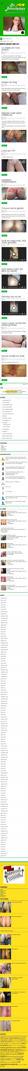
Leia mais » (4, 77)
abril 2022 (3, 714)
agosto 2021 (3, 732)
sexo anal (15, 1062)
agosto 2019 (3, 786)
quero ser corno (8, 1062)
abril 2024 (3, 660)
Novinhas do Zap (6, 418)
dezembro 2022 (4, 696)
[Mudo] (22, 260)
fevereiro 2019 (4, 799)
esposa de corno (15, 1045)
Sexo (9, 244)
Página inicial (3, 41)
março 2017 (3, 851)
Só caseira (4, 429)
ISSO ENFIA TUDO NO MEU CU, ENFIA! (12, 270)
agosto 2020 (3, 759)
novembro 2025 (4, 618)
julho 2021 (3, 734)
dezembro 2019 (4, 777)
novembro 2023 (4, 672)
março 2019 (3, 797)
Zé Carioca (4, 51)
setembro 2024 (4, 649)
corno (13, 1041)
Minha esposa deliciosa (11, 1056)
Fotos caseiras (12, 52)
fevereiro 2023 (4, 692)
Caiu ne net (4, 402)
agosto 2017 (3, 840)
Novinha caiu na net (11, 296)
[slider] (13, 287)
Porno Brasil (3, 448)
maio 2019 (3, 793)
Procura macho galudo (13, 208)
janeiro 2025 (3, 640)
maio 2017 (3, 846)
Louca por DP (8, 150)
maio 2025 (3, 631)
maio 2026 (3, 604)
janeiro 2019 (3, 802)
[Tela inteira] (24, 260)
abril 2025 (3, 634)
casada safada (14, 1037)
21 (25, 211)
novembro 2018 (4, 806)
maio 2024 (3, 658)
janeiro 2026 (3, 613)
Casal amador (4, 1038)
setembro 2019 (4, 784)
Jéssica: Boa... (8, 486)
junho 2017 (3, 844)
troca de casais (20, 1064)
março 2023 (3, 690)
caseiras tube (15, 1040)
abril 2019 (3, 795)
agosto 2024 (3, 651)
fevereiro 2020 (4, 772)
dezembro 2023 (4, 669)
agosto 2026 (3, 598)
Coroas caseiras (5, 407)
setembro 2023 (4, 676)
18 (25, 153)
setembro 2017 (4, 837)
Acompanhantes (5, 400)
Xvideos (2, 447)
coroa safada (12, 1043)
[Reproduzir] (3, 260)
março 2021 (3, 743)
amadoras (3, 1037)
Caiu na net (3, 450)
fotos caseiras (16, 1050)
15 (25, 185)
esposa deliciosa (21, 1045)
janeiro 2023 (3, 694)
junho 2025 (3, 629)
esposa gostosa (5, 1048)
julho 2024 (3, 654)
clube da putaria (6, 1042)
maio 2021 (3, 739)
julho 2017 (3, 842)
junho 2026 (3, 602)
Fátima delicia (5, 1054)
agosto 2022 (3, 705)
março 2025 (3, 636)
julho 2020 (3, 761)
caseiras (10, 1040)
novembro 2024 (4, 645)
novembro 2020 (4, 752)
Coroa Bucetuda (18, 1041)
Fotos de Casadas (19, 52)
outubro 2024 (4, 647)
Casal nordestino (14, 1038)
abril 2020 (3, 768)
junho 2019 (3, 790)
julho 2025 (3, 627)
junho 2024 (3, 656)
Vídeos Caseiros (19, 298)
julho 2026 (3, 600)
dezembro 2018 (4, 804)
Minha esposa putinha (9, 1058)
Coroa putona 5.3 (4, 1043)
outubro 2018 (4, 808)
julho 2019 (3, 788)
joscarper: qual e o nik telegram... (13, 481)
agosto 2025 (3, 625)
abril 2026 (3, 607)
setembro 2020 (4, 757)
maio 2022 (3, 712)
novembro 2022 (4, 698)
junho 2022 (3, 710)
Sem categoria (5, 420)
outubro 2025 (4, 620)
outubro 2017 (4, 835)
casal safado (22, 1038)
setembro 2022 (4, 703)
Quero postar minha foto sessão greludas (14, 324)
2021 (8, 41)
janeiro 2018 (3, 828)
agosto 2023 (3, 678)
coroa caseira (25, 1041)
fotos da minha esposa (11, 1052)
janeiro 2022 (3, 721)
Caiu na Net (8, 1037)
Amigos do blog (9, 82)
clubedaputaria (22, 1040)
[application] (14, 254)
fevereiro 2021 (4, 746)
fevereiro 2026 (4, 611)
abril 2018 (3, 822)
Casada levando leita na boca (8, 38)
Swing (20, 244)
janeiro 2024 (3, 667)
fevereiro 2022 (4, 719)
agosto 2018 (3, 813)
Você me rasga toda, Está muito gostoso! (14, 241)
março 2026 (3, 609)
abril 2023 (3, 687)
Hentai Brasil (3, 895)
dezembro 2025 (4, 616)
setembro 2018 (4, 811)
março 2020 (3, 770)
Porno (2, 445)
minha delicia (14, 1054)
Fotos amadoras (6, 52)
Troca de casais (5, 433)
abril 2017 (3, 849)
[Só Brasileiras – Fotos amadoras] (14, 8)
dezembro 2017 (4, 831)
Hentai (3, 416)
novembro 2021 (4, 725)
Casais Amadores (6, 404)
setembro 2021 (4, 730)
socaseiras (13, 1064)
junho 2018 (3, 817)
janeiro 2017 (3, 855)
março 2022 (3, 716)
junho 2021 (3, 737)
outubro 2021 (4, 728)
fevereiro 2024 (4, 665)
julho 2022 (3, 707)
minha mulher (5, 1060)
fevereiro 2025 (4, 638)
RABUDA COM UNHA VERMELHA (12, 114)
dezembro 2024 (4, 642)
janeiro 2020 (3, 775)
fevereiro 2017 (4, 853)
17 (25, 328)
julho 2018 (3, 815)
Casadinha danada (22, 1037)
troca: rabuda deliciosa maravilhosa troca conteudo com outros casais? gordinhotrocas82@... (14, 473)
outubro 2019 (4, 781)
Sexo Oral (17, 244)
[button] (14, 254)
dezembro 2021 (4, 723)
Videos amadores (12, 298)
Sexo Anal (13, 244)
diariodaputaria (18, 1043)
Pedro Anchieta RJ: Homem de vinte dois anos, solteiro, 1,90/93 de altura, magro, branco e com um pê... (16, 458)
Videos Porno (4, 446)
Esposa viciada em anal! (13, 356)
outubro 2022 (4, 701)
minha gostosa (18, 1058)
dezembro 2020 (4, 750)
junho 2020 (3, 763)
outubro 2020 (4, 755)
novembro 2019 (4, 779)
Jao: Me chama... (9, 491)
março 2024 (3, 663)
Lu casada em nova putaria (11, 49)
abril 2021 (3, 741)
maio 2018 (3, 819)
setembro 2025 (4, 622)
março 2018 (3, 824)
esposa (10, 1045)
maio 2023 (3, 685)
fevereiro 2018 (4, 826)
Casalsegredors (4, 1040)
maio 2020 (3, 766)
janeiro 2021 (3, 748)
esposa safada (16, 1048)
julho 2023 (3, 681)
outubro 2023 (4, 674)
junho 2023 (3, 683)
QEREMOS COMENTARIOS (9, 181)
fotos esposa (22, 1052)
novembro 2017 (4, 833)
